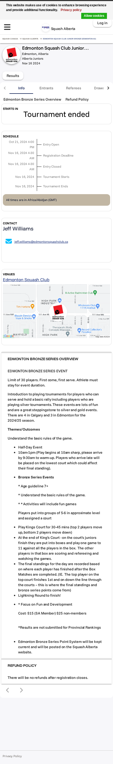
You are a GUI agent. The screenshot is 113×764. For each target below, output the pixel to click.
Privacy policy (71, 10)
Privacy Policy (12, 756)
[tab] (21, 88)
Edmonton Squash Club (26, 279)
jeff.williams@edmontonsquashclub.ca (41, 242)
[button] (56, 359)
